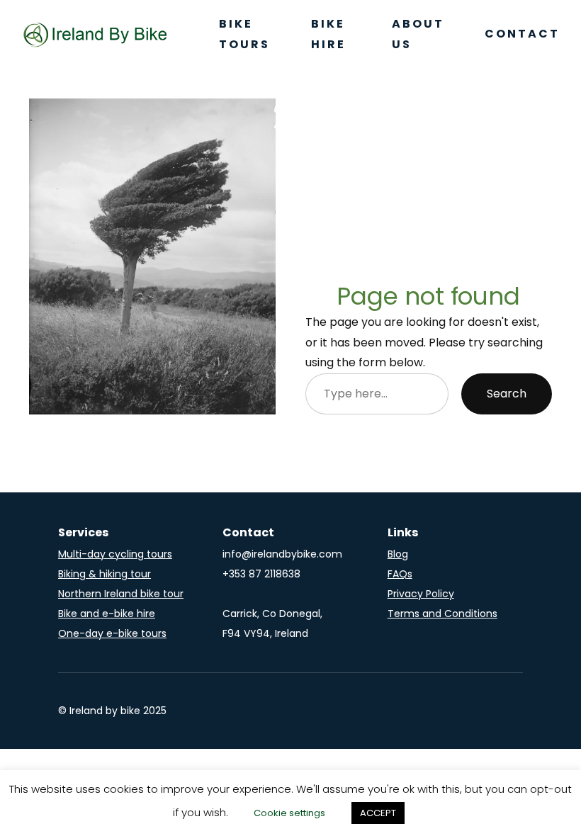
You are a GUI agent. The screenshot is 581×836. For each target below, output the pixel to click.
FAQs (400, 574)
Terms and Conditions (442, 613)
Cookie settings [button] (289, 813)
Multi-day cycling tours (115, 554)
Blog (398, 554)
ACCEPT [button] (378, 813)
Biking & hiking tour (104, 574)
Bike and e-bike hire (106, 613)
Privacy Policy (421, 594)
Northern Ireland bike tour (121, 594)
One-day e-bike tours (112, 633)
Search (506, 393)
